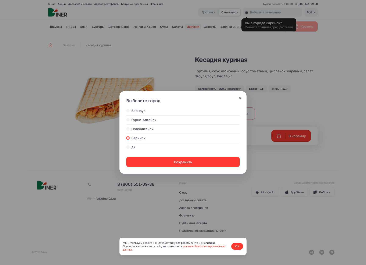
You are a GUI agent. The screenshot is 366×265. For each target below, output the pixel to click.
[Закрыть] (240, 98)
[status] (183, 246)
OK (237, 246)
